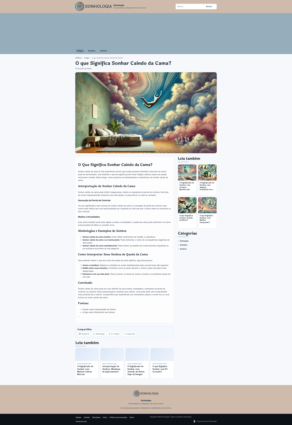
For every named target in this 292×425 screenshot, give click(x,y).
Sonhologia (118, 5)
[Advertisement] (146, 30)
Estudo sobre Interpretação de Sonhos (99, 309)
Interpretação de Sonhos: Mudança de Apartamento (111, 369)
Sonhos (103, 51)
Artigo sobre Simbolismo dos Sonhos (99, 312)
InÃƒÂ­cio (78, 58)
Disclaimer (96, 417)
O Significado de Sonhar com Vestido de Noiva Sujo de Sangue (135, 370)
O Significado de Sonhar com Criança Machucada (186, 186)
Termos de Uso (81, 421)
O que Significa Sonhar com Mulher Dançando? (206, 219)
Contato (87, 417)
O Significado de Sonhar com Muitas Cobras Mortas (85, 370)
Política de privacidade (118, 417)
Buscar (209, 6)
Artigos (80, 51)
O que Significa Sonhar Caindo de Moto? (186, 217)
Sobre (132, 417)
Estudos (91, 51)
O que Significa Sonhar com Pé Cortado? (160, 369)
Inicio (105, 417)
